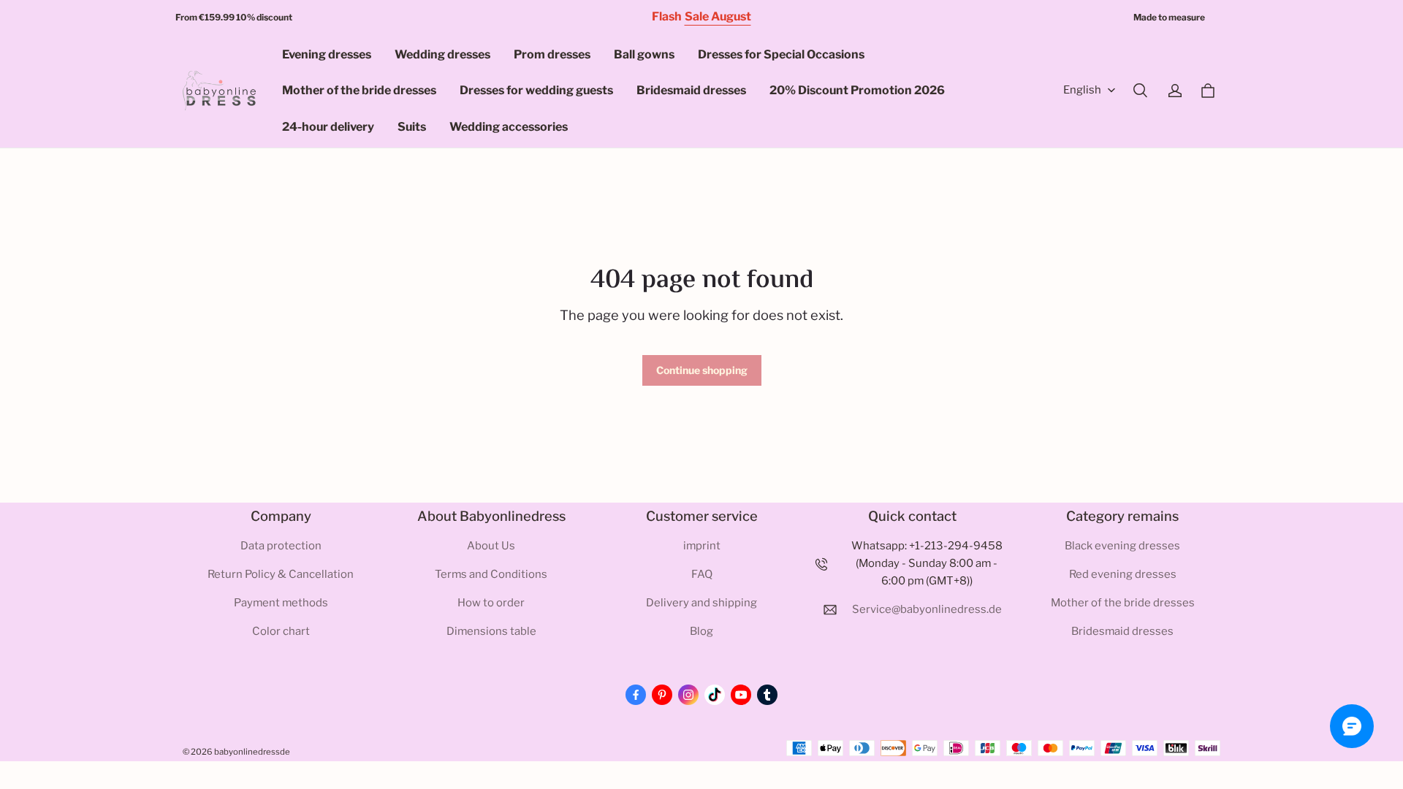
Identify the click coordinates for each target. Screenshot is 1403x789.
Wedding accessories (508, 127)
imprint (701, 545)
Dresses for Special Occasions (781, 54)
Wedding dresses (442, 54)
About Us (491, 545)
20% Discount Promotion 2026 (857, 90)
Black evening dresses (1122, 545)
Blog (701, 631)
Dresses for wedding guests (536, 90)
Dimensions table (491, 631)
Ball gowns (644, 54)
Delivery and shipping (701, 602)
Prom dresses (552, 54)
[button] (1140, 90)
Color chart (281, 631)
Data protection (281, 545)
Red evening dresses (1122, 574)
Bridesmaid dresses (691, 90)
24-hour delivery (328, 127)
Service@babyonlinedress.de (927, 609)
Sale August (718, 16)
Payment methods (281, 602)
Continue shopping (702, 370)
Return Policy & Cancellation (281, 574)
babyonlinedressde (252, 752)
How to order (491, 602)
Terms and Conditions (491, 574)
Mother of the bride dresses (359, 90)
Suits (412, 127)
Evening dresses (326, 54)
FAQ (701, 574)
